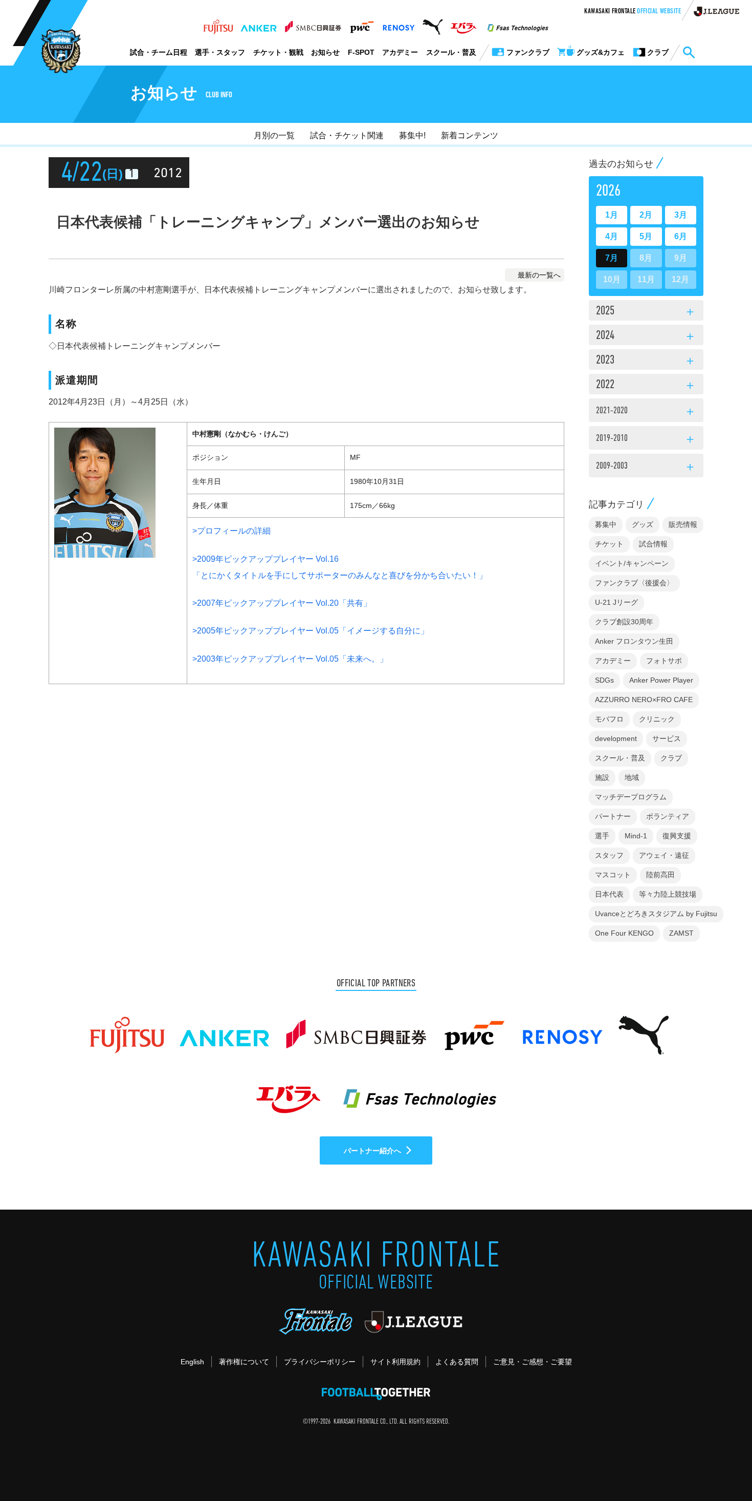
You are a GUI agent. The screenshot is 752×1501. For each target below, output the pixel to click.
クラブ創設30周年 (624, 622)
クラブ (671, 758)
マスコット (613, 875)
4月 (611, 236)
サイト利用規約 (395, 1362)
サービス (666, 738)
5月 (645, 236)
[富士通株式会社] (218, 24)
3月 (680, 214)
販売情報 (683, 524)
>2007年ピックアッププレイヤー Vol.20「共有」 (281, 603)
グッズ (642, 524)
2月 (645, 214)
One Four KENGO (624, 933)
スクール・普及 (451, 52)
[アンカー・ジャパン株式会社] (259, 24)
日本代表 (609, 894)
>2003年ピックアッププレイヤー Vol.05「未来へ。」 (290, 658)
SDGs (604, 680)
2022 (646, 385)
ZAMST (681, 933)
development (616, 738)
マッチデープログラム (631, 797)
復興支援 (676, 836)
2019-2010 (646, 440)
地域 (632, 777)
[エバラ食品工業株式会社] (463, 24)
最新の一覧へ (539, 275)
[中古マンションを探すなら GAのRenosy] (398, 24)
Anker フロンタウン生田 (634, 641)
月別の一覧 (274, 135)
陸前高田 (660, 875)
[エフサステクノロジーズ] (517, 24)
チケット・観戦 (278, 52)
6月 (680, 236)
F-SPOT (361, 52)
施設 (602, 777)
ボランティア (667, 816)
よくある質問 (456, 1362)
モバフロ (609, 719)
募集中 (605, 524)
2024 (646, 336)
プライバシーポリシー (320, 1362)
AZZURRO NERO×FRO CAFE (644, 699)
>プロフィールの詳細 (231, 530)
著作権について (244, 1362)
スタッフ (609, 855)
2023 (646, 361)
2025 (646, 312)
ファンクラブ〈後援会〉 (634, 583)
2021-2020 (646, 412)
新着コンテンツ (469, 135)
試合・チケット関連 (347, 135)
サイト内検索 (688, 53)
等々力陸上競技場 (667, 894)
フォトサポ (664, 661)
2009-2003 (646, 467)
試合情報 (653, 544)
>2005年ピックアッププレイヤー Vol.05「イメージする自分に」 (310, 630)
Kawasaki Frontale (632, 11)
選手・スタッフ (220, 52)
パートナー (613, 816)
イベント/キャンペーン (632, 563)
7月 (611, 257)
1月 (611, 214)
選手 (602, 836)
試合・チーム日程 (158, 52)
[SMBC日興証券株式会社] (313, 24)
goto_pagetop (719, 1464)
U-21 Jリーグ (616, 602)
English (192, 1362)
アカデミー (400, 52)
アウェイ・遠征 (664, 855)
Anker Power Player (661, 680)
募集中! (412, 135)
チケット (609, 544)
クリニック (657, 719)
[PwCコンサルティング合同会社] (361, 24)
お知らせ (325, 52)
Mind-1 (636, 836)
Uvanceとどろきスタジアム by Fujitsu (656, 914)
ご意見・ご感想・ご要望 (532, 1362)
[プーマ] (432, 24)
